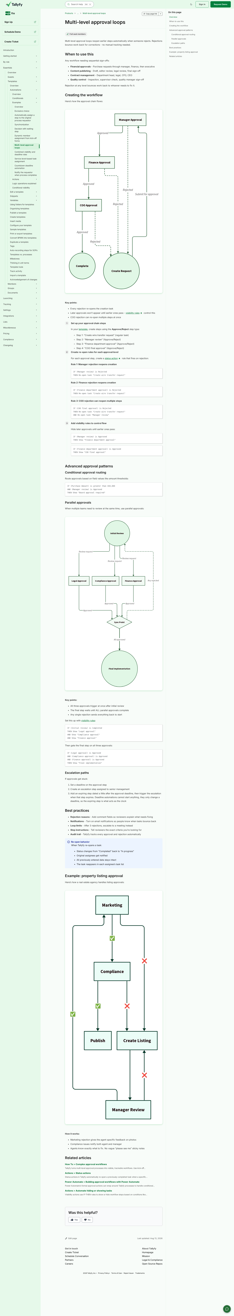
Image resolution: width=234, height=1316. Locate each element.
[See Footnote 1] (141, 313)
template (83, 329)
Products (69, 13)
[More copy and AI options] (160, 14)
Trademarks (140, 1273)
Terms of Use (116, 1273)
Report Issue (128, 1273)
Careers (69, 1263)
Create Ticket (72, 1252)
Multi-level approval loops (94, 13)
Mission (146, 1256)
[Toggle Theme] (191, 4)
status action (111, 358)
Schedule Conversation (77, 1256)
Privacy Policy (103, 1273)
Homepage (147, 1252)
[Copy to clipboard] (159, 371)
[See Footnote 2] (119, 358)
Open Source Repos (152, 1263)
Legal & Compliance (152, 1260)
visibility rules (132, 313)
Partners (69, 1260)
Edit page (72, 1238)
